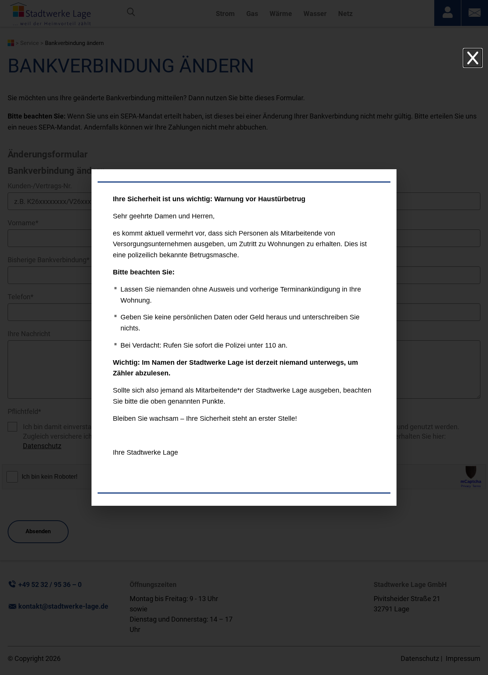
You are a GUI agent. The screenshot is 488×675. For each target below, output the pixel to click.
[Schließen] (473, 58)
